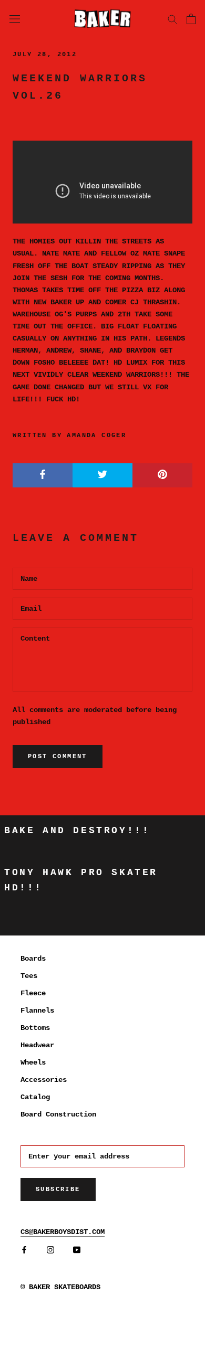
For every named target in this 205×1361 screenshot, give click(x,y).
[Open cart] (191, 19)
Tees (28, 976)
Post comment (57, 756)
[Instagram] (50, 1250)
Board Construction (58, 1114)
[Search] (172, 18)
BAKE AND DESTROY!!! (77, 830)
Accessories (43, 1080)
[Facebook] (24, 1250)
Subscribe (58, 1189)
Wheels (33, 1062)
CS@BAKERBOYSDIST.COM (62, 1232)
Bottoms (35, 1028)
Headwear (37, 1045)
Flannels (37, 1010)
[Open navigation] (14, 18)
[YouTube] (76, 1250)
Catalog (35, 1097)
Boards (33, 958)
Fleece (33, 993)
